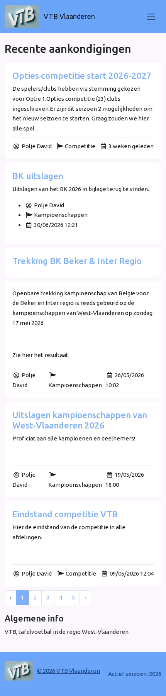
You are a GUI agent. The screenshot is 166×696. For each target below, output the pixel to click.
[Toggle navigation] (151, 17)
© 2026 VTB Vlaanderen (68, 670)
